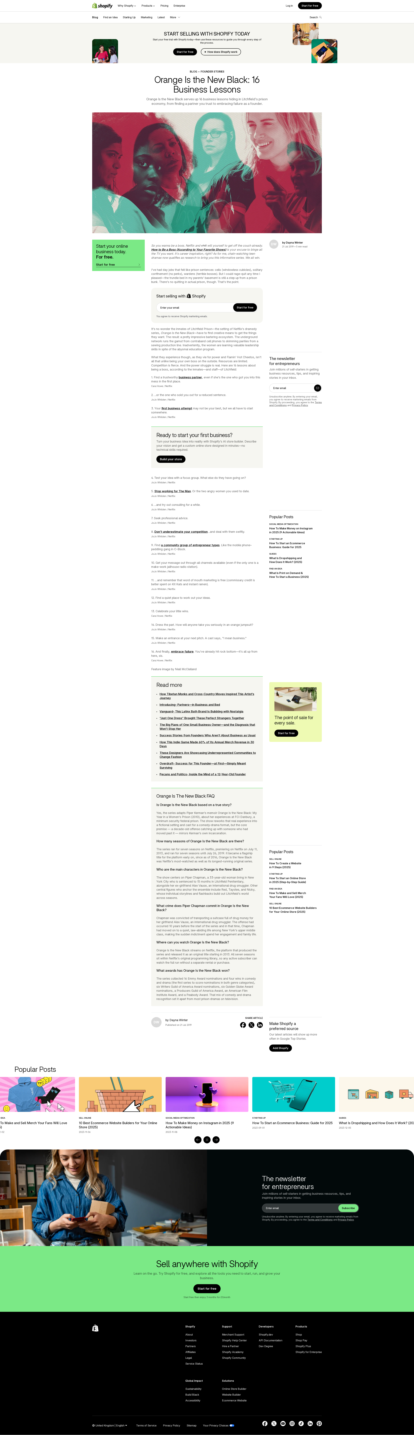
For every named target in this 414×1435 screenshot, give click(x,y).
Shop (298, 1334)
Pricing (164, 5)
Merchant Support (233, 1334)
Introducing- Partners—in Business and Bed (190, 704)
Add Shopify (280, 1048)
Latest (161, 17)
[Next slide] (216, 1139)
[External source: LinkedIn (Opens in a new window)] (310, 1423)
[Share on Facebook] (243, 1025)
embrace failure (182, 651)
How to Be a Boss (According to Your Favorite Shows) (188, 249)
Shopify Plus (303, 1346)
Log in (289, 5)
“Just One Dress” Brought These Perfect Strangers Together (202, 718)
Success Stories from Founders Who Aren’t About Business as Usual (208, 735)
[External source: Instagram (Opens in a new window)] (292, 1423)
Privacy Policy (300, 405)
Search (314, 17)
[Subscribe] (317, 388)
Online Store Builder (234, 1388)
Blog (95, 17)
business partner (190, 377)
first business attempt (176, 408)
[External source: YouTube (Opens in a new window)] (283, 1423)
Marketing (146, 17)
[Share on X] (251, 1025)
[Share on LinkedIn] (260, 1025)
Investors (190, 1340)
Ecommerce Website (234, 1400)
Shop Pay (301, 1340)
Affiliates (190, 1352)
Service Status (194, 1363)
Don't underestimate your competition (181, 531)
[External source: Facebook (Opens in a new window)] (264, 1423)
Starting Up (129, 17)
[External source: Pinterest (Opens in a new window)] (319, 1423)
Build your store (171, 459)
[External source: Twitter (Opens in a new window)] (274, 1423)
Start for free (310, 5)
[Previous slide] (198, 1139)
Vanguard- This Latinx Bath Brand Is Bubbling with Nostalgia (201, 711)
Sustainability (193, 1388)
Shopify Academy (233, 1352)
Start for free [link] (245, 307)
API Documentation (270, 1340)
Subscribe (348, 1208)
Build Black (192, 1394)
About (189, 1334)
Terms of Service (146, 1425)
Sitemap (191, 1425)
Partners (190, 1346)
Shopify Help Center (234, 1340)
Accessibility (192, 1400)
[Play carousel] (207, 1139)
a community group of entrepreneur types (190, 545)
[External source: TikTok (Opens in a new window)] (301, 1423)
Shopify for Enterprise (308, 1352)
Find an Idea (110, 17)
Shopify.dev (266, 1334)
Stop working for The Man (172, 491)
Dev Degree (266, 1346)
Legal (188, 1357)
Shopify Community (234, 1357)
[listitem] (207, 1103)
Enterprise (179, 5)
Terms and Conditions (320, 1219)
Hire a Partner (230, 1346)
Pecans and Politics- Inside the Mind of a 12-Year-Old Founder (203, 774)
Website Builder (231, 1394)
